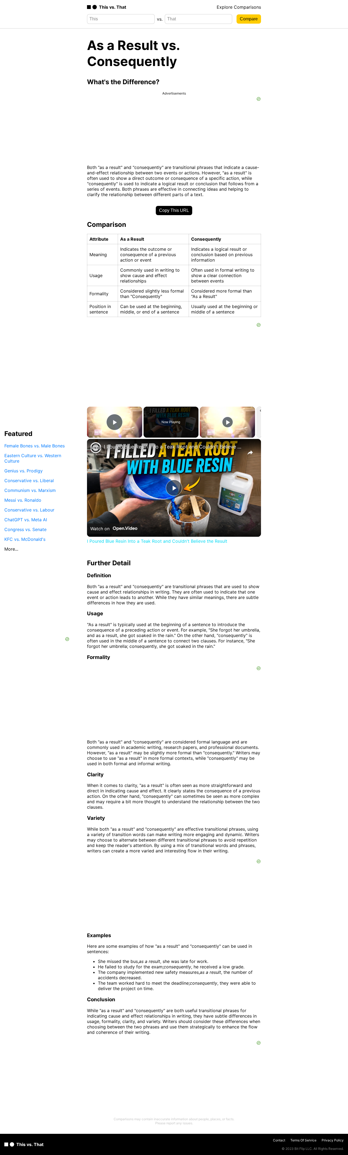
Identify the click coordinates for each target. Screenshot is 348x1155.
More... (11, 548)
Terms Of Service (303, 1140)
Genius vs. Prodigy (23, 470)
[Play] (227, 422)
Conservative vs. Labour (29, 509)
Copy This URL (174, 210)
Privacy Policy (333, 1140)
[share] (250, 452)
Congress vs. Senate (25, 529)
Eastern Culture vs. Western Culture (32, 458)
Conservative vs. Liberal (29, 480)
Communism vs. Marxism (30, 490)
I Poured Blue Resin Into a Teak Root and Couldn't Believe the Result (173, 447)
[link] (95, 447)
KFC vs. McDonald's (24, 539)
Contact (279, 1140)
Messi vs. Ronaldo (22, 500)
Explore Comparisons (239, 7)
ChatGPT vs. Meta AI (25, 519)
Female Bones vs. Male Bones (34, 445)
